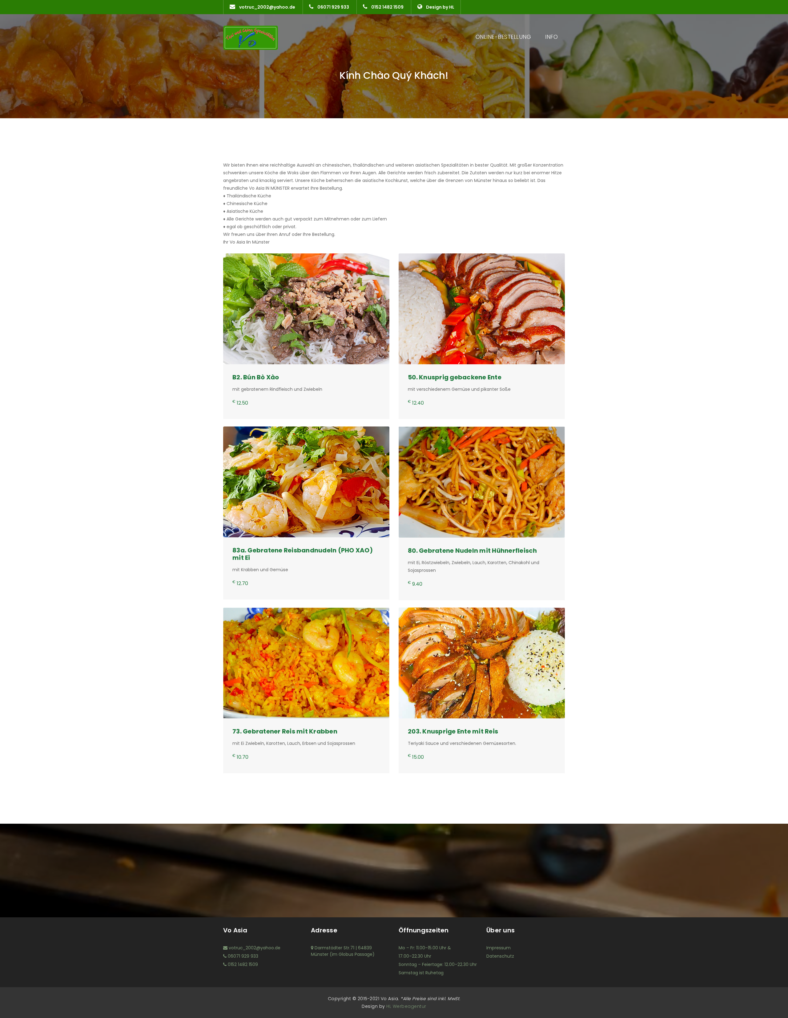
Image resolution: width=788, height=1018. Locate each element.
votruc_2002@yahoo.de (266, 7)
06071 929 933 (332, 7)
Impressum (498, 948)
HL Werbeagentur (405, 1006)
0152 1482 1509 (387, 7)
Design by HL (439, 7)
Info (551, 37)
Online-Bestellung (503, 37)
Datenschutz (500, 956)
